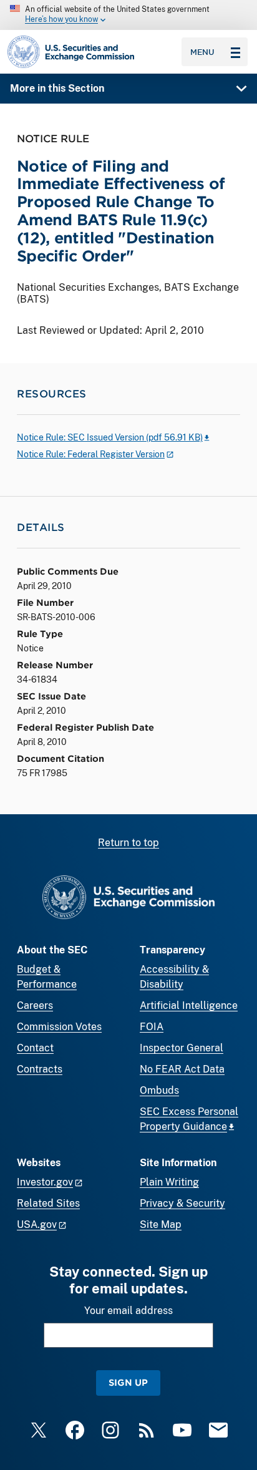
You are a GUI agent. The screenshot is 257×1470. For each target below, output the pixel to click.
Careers (35, 1005)
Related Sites (48, 1203)
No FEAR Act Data (182, 1069)
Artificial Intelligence (189, 1005)
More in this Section (57, 88)
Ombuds (159, 1090)
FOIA (151, 1027)
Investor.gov (45, 1182)
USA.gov (37, 1224)
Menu (202, 52)
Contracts (39, 1069)
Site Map (161, 1224)
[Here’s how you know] (128, 15)
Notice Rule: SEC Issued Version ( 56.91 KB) (110, 437)
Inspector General (181, 1048)
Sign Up (128, 1382)
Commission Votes (59, 1027)
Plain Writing (169, 1182)
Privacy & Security (182, 1203)
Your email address (128, 1311)
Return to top (128, 843)
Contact (35, 1048)
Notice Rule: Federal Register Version (91, 454)
